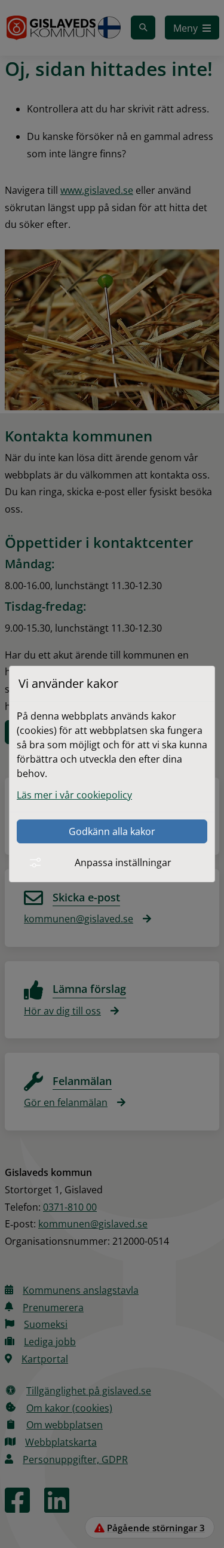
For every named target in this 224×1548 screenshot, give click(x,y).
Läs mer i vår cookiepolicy (74, 795)
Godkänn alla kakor (112, 831)
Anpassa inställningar (123, 862)
